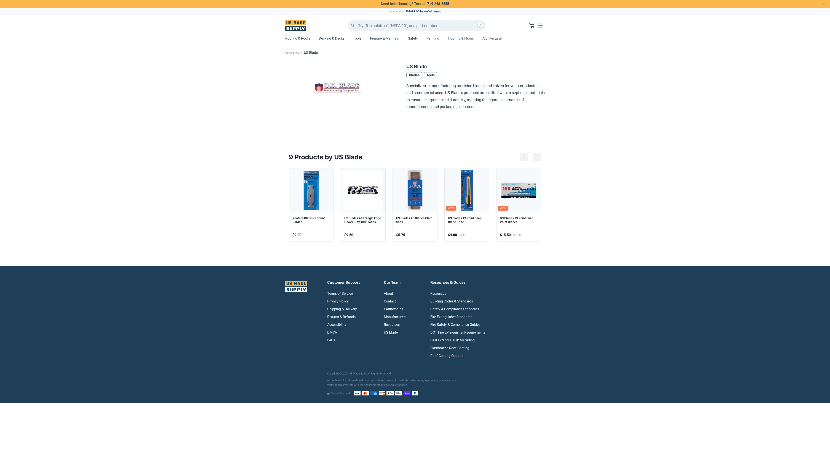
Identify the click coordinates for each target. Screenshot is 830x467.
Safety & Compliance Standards (454, 309)
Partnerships (393, 309)
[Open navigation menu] (540, 25)
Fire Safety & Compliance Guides (455, 325)
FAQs (331, 340)
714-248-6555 (438, 4)
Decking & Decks (331, 38)
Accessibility (336, 325)
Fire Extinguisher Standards (451, 317)
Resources (392, 325)
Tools (357, 38)
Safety (413, 38)
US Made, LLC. (358, 373)
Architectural (492, 38)
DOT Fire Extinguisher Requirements (457, 332)
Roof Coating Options (446, 356)
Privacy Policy (338, 301)
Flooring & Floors (461, 38)
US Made (391, 332)
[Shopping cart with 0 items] (531, 25)
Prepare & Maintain (384, 38)
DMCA (332, 332)
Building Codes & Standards (451, 301)
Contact (390, 301)
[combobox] (417, 25)
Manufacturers (395, 317)
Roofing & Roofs (297, 38)
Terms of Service (340, 293)
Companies (292, 52)
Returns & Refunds (341, 317)
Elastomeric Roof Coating (449, 348)
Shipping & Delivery (342, 309)
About (388, 293)
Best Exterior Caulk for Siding (452, 340)
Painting (432, 38)
